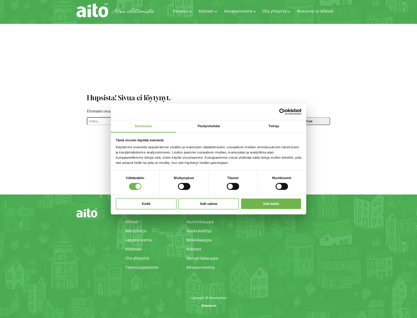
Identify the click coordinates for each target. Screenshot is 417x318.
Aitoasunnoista (200, 267)
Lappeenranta (138, 240)
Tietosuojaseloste (142, 267)
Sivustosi (208, 305)
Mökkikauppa (199, 240)
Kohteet (193, 249)
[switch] (184, 186)
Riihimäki (133, 249)
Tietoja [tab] (273, 126)
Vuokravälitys (199, 231)
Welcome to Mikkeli (315, 11)
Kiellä (146, 204)
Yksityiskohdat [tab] (208, 126)
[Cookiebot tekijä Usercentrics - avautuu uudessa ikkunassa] (282, 112)
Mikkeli (131, 222)
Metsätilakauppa (202, 258)
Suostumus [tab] (143, 126)
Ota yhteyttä (137, 258)
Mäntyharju (136, 231)
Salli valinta (208, 204)
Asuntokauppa (200, 222)
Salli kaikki (271, 204)
